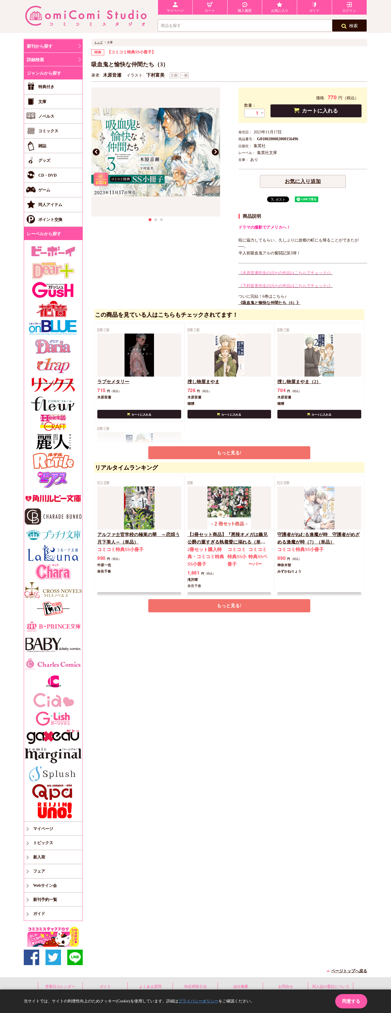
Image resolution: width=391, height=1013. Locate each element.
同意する (351, 1001)
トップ (98, 42)
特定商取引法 (195, 986)
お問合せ (285, 986)
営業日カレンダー (60, 986)
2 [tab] (155, 219)
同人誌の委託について (330, 986)
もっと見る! (229, 452)
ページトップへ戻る (349, 971)
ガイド (105, 986)
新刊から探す (40, 46)
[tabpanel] (155, 152)
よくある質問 (150, 986)
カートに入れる (320, 111)
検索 (353, 26)
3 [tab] (161, 219)
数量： (250, 105)
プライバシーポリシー (198, 1001)
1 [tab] (150, 219)
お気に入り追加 (303, 181)
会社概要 (240, 986)
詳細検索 (35, 59)
